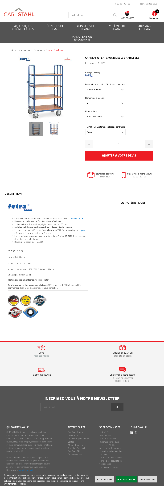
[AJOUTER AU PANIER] (119, 156)
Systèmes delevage (117, 27)
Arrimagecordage (145, 27)
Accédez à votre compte (110, 448)
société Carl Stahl (26, 470)
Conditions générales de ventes (78, 440)
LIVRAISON (104, 432)
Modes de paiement (77, 445)
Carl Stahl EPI (74, 451)
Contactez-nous (75, 454)
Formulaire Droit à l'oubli (110, 457)
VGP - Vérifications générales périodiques (109, 440)
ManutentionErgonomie (82, 38)
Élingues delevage (55, 27)
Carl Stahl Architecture (78, 448)
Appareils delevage (86, 27)
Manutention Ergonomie (32, 50)
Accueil (15, 50)
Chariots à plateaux (54, 50)
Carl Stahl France (75, 432)
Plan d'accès (73, 435)
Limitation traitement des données (110, 453)
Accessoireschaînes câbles (23, 27)
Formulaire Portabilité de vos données (110, 462)
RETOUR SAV (105, 435)
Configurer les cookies (109, 467)
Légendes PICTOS (107, 445)
